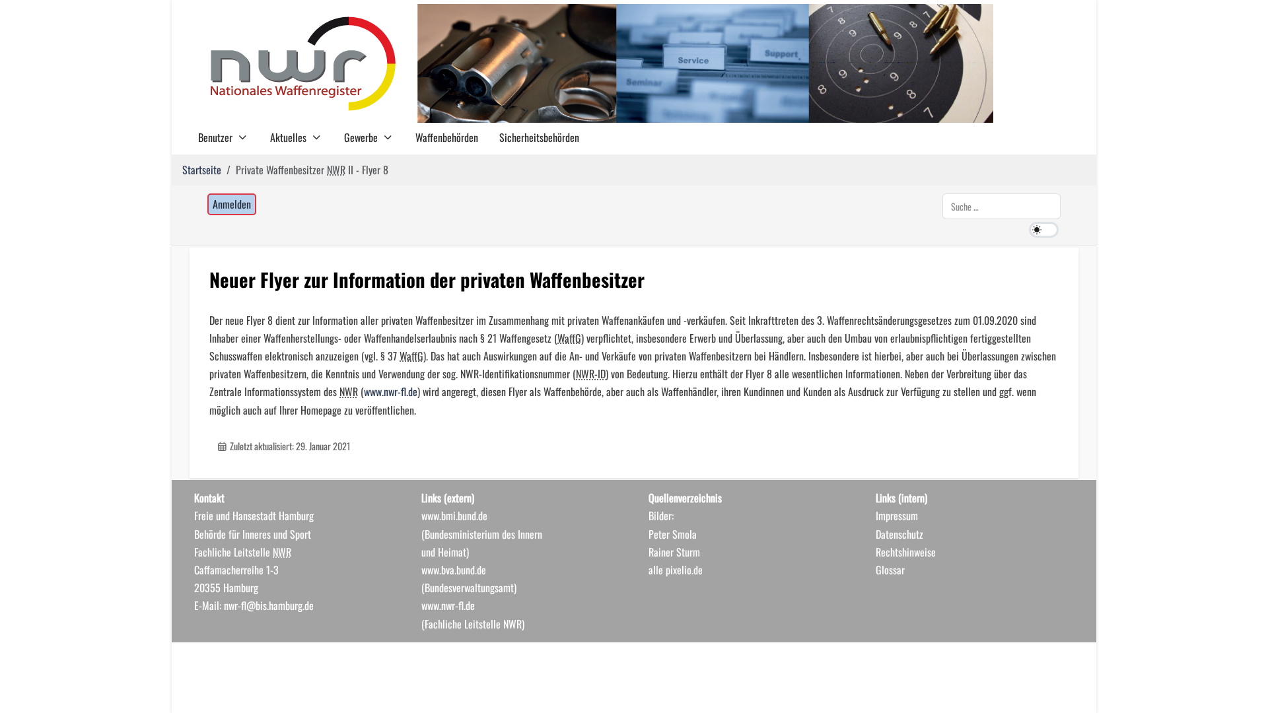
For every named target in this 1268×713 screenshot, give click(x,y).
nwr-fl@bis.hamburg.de (269, 605)
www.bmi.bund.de (454, 516)
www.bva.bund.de (453, 570)
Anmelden (232, 204)
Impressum (897, 516)
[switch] (1044, 230)
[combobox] (1001, 206)
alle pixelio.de (676, 570)
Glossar (890, 570)
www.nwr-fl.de (390, 391)
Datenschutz (899, 534)
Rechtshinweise (906, 552)
